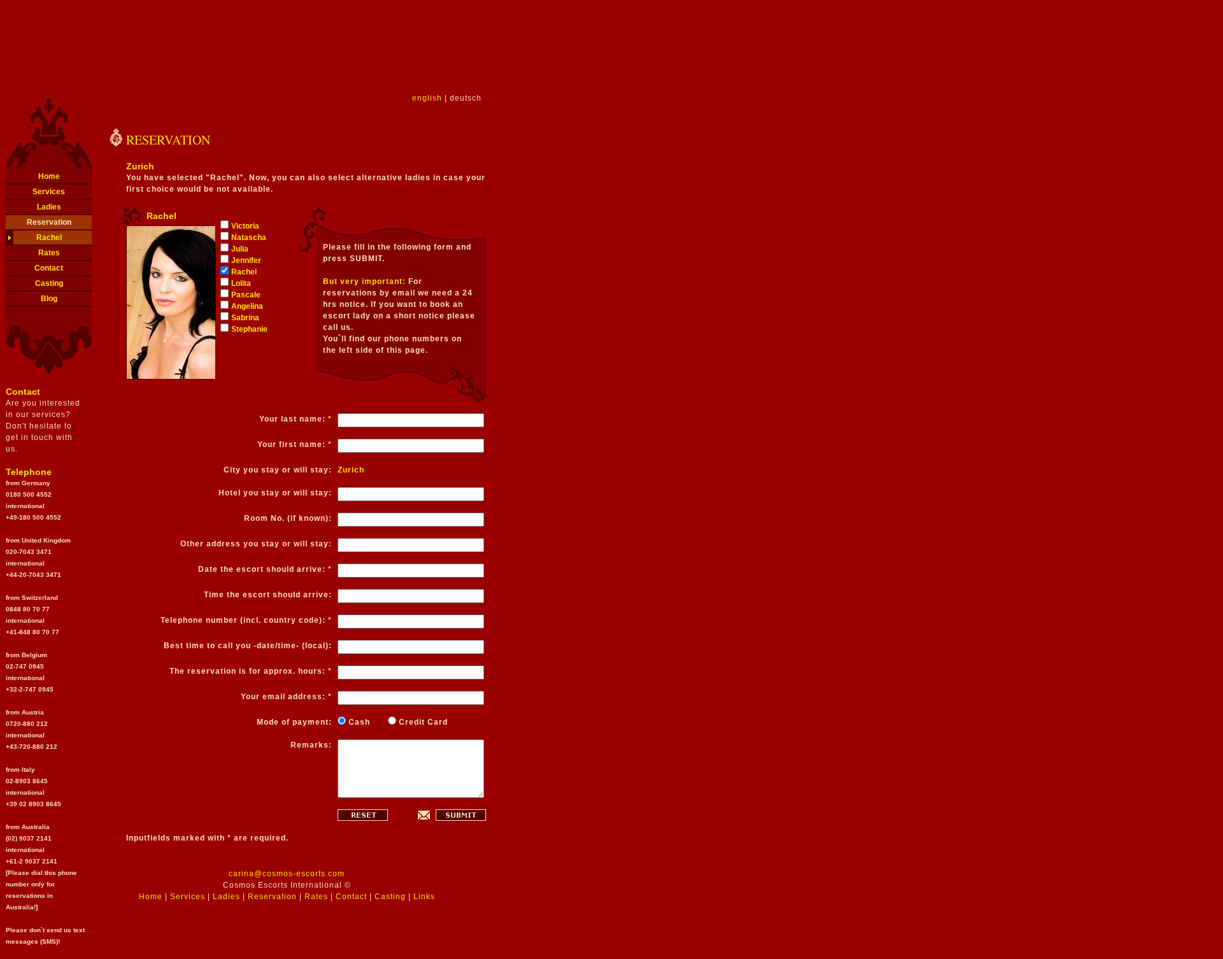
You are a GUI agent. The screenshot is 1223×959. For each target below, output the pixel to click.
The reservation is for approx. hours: (250, 671)
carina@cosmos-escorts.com (287, 873)
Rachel (49, 237)
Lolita (241, 283)
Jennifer (246, 260)
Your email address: (286, 696)
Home (49, 176)
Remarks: (311, 745)
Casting (49, 283)
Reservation (49, 222)
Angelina (247, 306)
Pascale (246, 294)
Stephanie (249, 329)
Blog (49, 298)
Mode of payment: (294, 722)
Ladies (49, 206)
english (427, 98)
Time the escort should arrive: (268, 594)
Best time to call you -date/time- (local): (248, 645)
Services (48, 191)
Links (424, 896)
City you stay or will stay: (278, 469)
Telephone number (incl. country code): (246, 620)
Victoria (245, 226)
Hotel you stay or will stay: (275, 492)
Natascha (248, 237)
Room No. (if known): (288, 518)
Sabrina (245, 317)
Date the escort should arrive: (265, 569)
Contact (48, 268)
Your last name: (295, 419)
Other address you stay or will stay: (256, 543)
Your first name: (294, 444)
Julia (239, 249)
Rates (49, 252)
